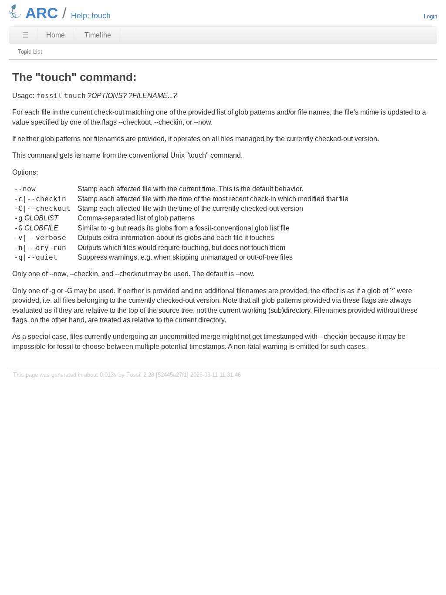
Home (55, 35)
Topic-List (30, 51)
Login (430, 16)
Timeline (97, 35)
